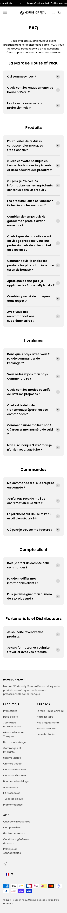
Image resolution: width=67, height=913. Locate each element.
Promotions (10, 711)
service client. (53, 52)
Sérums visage (12, 757)
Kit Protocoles (11, 793)
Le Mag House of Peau (50, 711)
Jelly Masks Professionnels (12, 724)
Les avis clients (46, 734)
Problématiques (13, 804)
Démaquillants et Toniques (13, 734)
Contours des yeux (14, 769)
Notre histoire (45, 716)
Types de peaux (13, 798)
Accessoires (10, 787)
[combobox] (9, 874)
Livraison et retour (14, 833)
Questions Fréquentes (16, 821)
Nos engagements (48, 722)
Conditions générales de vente (16, 841)
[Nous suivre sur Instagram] (5, 863)
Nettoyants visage (14, 742)
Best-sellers (10, 716)
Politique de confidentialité (12, 851)
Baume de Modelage (16, 781)
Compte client (12, 827)
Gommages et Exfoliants (12, 750)
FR (12, 874)
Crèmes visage (12, 763)
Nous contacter (46, 728)
